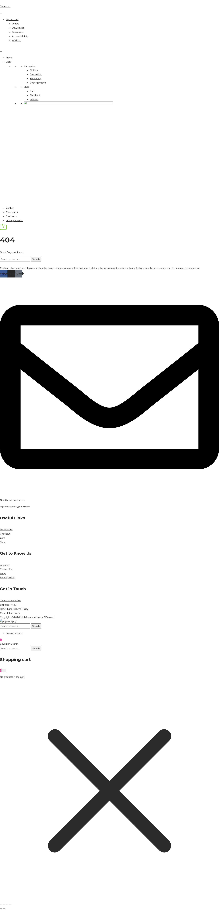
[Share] (7, 904)
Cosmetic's (36, 74)
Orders (15, 23)
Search (36, 259)
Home (9, 57)
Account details (20, 36)
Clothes (34, 70)
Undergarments (38, 82)
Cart (32, 90)
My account (12, 19)
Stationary (35, 78)
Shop (8, 61)
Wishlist (16, 40)
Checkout (35, 95)
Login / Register (14, 632)
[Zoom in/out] (1, 904)
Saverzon (5, 6)
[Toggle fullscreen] (4, 904)
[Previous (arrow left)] (1, 908)
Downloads (18, 27)
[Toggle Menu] (1, 13)
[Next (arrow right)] (4, 908)
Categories (29, 65)
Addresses (17, 31)
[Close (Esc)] (10, 904)
